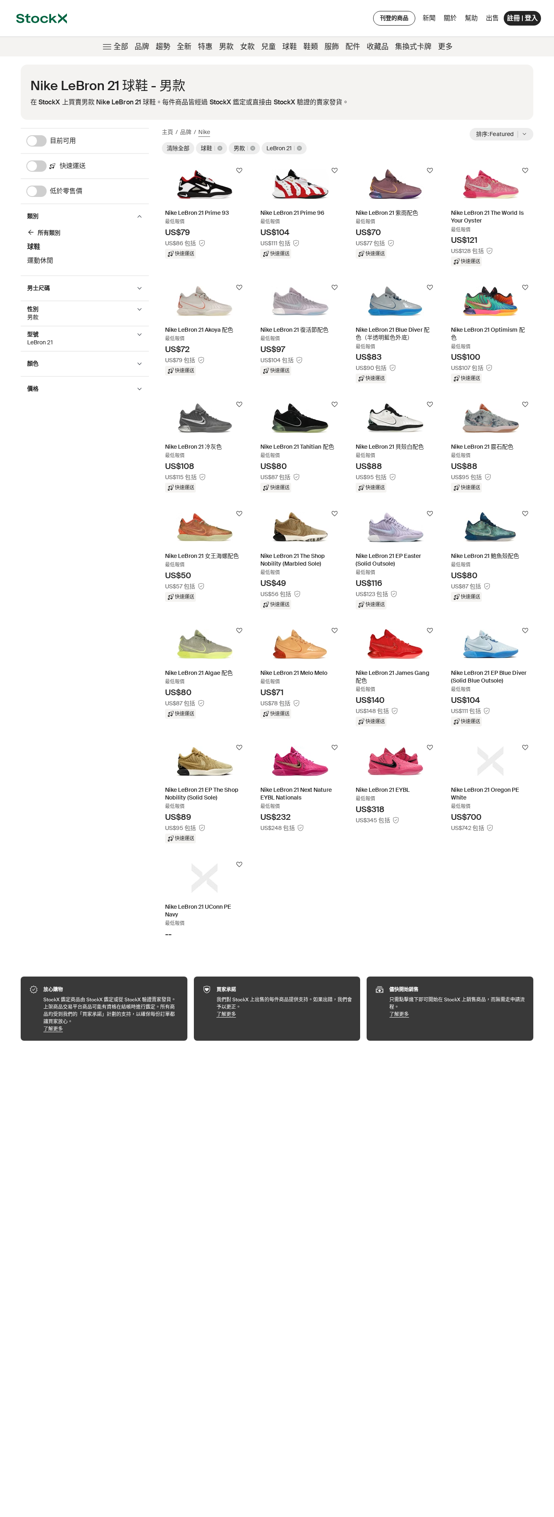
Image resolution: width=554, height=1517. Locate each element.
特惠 (205, 47)
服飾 (331, 47)
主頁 (167, 132)
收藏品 (378, 47)
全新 (184, 47)
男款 (226, 47)
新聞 (429, 18)
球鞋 (289, 47)
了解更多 (111, 1028)
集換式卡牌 (413, 47)
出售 (492, 18)
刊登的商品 (394, 18)
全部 (121, 47)
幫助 (471, 18)
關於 (451, 20)
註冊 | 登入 (522, 18)
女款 (247, 47)
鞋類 (310, 47)
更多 (445, 47)
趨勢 (163, 47)
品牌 (142, 47)
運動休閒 (40, 260)
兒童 (268, 47)
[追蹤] (239, 170)
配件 (353, 47)
